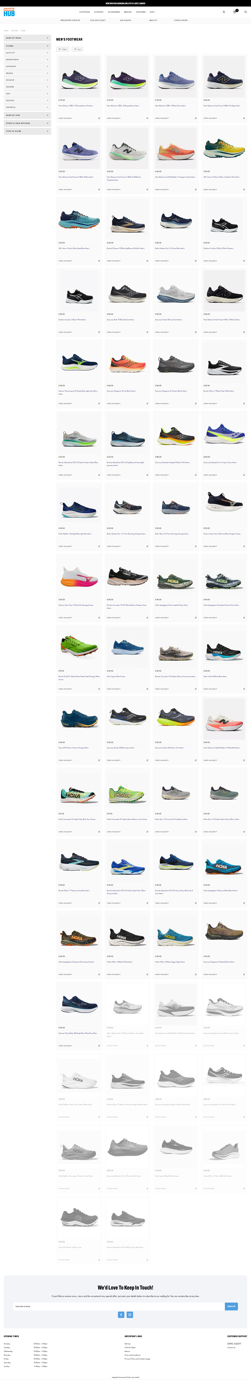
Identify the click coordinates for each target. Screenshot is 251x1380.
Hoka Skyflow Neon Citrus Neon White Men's (75, 1104)
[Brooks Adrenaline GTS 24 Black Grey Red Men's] (127, 1218)
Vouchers (141, 12)
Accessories (114, 12)
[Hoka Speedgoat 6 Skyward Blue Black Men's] (224, 861)
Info (152, 12)
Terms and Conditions (133, 1355)
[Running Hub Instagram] (130, 1315)
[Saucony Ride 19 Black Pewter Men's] (127, 291)
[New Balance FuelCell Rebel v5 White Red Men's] (224, 719)
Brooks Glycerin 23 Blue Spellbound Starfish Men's (126, 248)
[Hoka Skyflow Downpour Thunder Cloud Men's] (79, 1147)
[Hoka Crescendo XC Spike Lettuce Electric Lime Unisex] (127, 790)
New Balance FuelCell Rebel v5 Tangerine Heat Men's (175, 177)
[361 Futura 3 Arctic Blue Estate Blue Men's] (79, 219)
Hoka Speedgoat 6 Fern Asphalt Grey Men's (171, 605)
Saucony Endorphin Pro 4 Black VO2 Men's (220, 1104)
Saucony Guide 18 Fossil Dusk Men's (168, 320)
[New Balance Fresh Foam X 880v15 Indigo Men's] (224, 77)
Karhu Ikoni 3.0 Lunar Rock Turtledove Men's (171, 819)
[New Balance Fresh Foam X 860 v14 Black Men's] (224, 291)
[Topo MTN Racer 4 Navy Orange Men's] (79, 719)
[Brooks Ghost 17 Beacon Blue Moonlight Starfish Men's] (127, 1075)
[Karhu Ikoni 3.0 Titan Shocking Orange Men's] (176, 505)
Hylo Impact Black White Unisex (167, 1176)
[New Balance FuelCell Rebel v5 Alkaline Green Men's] (176, 1004)
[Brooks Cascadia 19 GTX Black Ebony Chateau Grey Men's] (127, 576)
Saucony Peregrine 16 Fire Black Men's (121, 391)
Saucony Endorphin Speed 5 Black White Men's (172, 1104)
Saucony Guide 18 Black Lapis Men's (120, 748)
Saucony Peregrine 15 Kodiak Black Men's (219, 962)
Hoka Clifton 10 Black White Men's (119, 962)
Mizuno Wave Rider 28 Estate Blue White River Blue (78, 1033)
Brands (127, 12)
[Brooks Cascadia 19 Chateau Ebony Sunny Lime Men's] (176, 647)
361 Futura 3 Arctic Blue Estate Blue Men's (74, 248)
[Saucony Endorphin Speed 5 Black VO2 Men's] (176, 433)
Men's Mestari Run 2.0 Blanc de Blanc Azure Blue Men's (125, 1034)
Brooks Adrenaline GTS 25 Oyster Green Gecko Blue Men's (78, 464)
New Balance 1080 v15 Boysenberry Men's (123, 106)
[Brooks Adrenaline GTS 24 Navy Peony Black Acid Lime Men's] (176, 861)
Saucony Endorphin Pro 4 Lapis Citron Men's (220, 462)
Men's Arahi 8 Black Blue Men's (215, 676)
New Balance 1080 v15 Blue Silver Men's (170, 106)
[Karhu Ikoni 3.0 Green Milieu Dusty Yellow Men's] (224, 790)
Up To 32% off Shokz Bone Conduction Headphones (125, 3)
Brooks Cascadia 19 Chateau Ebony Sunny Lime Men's (175, 676)
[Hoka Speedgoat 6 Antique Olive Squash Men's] (79, 933)
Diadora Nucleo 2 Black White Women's (218, 248)
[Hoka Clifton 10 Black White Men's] (127, 933)
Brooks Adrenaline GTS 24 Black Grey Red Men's (125, 1247)
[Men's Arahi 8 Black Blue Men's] (224, 647)
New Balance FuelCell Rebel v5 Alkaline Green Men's (175, 1033)
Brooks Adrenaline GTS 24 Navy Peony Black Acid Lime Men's (174, 892)
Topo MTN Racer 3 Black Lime (70, 1247)
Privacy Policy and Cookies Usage (137, 1359)
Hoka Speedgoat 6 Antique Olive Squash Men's (76, 962)
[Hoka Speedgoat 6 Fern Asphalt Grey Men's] (176, 576)
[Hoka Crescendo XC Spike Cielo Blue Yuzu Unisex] (79, 790)
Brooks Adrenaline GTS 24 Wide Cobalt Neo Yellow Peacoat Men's (126, 892)
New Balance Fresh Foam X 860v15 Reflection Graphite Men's (124, 178)
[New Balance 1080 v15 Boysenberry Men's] (127, 77)
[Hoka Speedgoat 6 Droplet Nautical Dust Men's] (224, 576)
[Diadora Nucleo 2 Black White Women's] (224, 219)
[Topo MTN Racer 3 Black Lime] (79, 1218)
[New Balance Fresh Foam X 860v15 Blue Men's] (79, 148)
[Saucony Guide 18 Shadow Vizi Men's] (176, 719)
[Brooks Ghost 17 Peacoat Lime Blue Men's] (79, 861)
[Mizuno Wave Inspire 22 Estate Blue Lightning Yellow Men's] (79, 362)
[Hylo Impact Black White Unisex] (176, 1147)
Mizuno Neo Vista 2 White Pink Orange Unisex (76, 605)
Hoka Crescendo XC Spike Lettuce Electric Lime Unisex (127, 819)
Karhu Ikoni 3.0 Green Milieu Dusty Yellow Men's (221, 819)
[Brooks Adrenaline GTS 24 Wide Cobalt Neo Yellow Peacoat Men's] (127, 861)
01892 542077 (234, 1343)
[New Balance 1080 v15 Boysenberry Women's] (79, 77)
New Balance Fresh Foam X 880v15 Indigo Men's (222, 106)
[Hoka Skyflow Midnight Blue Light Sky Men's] (79, 505)
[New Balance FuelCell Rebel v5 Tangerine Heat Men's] (176, 148)
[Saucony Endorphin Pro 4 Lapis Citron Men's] (224, 433)
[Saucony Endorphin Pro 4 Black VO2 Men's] (224, 1075)
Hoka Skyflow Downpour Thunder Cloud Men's (76, 1176)
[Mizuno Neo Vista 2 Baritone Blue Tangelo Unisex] (224, 505)
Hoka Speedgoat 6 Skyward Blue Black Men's (221, 890)
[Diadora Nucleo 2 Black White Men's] (79, 291)
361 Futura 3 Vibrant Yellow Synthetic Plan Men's (222, 177)
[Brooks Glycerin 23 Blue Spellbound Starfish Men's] (127, 219)
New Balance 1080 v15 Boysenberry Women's (76, 106)
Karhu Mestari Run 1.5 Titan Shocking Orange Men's (126, 534)
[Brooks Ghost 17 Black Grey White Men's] (224, 362)
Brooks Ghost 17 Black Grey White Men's (219, 391)
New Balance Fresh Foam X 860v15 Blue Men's (76, 177)
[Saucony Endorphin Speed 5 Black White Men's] (176, 1075)
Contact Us (231, 1347)
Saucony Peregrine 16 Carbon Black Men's (171, 391)
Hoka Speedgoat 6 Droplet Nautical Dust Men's (221, 605)
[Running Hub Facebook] (121, 1315)
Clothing (98, 12)
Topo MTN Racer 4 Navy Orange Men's (74, 748)
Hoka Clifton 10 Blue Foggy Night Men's (170, 962)
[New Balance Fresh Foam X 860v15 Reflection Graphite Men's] (127, 148)
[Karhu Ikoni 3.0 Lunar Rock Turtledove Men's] (176, 790)
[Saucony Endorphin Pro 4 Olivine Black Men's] (127, 1147)
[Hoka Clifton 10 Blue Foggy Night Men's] (176, 933)
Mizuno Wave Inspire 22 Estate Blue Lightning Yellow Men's (78, 392)
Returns (127, 1351)
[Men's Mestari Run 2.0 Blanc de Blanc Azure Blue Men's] (127, 1004)
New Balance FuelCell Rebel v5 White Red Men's (222, 748)
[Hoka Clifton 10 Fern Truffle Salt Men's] (224, 1147)
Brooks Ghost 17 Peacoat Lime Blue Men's (74, 890)
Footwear (84, 12)
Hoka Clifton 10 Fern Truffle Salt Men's (218, 1176)
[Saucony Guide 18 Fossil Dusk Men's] (176, 291)
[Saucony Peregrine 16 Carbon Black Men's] (176, 362)
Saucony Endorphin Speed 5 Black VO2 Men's (172, 462)
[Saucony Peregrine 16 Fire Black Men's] (127, 362)
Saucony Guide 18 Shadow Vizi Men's (169, 748)
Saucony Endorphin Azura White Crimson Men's (221, 1033)
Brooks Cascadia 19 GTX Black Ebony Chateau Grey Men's (126, 606)
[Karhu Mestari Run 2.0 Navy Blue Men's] (176, 219)
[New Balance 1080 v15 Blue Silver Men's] (176, 77)
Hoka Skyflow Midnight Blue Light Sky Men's (75, 534)
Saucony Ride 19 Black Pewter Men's (120, 320)
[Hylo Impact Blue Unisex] (127, 647)
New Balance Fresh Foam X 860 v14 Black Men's (222, 320)
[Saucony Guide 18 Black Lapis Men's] (127, 719)
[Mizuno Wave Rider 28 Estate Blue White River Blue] (79, 1004)
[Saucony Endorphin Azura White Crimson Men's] (224, 1004)
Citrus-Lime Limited (133, 1377)
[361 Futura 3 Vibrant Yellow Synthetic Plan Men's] (224, 148)
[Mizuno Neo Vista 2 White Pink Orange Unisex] (79, 576)
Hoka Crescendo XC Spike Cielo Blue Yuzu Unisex (77, 819)
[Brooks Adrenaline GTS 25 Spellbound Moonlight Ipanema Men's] (127, 433)
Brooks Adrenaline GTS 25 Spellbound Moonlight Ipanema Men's (125, 464)
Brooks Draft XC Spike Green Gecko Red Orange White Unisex (79, 678)
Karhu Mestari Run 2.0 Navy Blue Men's (170, 248)
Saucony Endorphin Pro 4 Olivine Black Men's (124, 1176)
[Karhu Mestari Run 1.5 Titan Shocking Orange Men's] (127, 505)
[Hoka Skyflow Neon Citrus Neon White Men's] (79, 1075)
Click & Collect (130, 1347)
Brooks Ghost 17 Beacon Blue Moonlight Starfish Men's (127, 1104)
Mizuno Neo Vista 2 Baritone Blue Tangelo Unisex (222, 534)
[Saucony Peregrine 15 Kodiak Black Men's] (224, 933)
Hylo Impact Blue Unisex (116, 676)
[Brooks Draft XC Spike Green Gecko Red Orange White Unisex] (79, 647)
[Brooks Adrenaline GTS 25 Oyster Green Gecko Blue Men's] (79, 433)
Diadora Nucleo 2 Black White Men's (72, 320)
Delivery (128, 1344)
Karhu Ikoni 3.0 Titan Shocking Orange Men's (172, 534)
